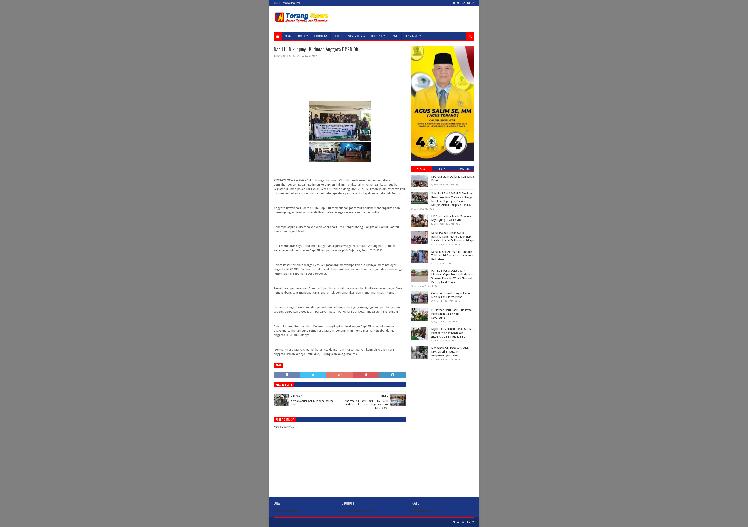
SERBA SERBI (411, 36)
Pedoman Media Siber (291, 3)
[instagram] (472, 3)
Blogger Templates (317, 522)
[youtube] (469, 3)
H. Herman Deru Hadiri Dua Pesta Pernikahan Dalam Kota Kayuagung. (451, 313)
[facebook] (453, 3)
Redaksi (277, 3)
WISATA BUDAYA (356, 36)
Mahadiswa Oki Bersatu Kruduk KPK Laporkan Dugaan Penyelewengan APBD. (450, 351)
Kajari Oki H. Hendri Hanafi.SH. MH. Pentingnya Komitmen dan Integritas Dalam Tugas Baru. (452, 332)
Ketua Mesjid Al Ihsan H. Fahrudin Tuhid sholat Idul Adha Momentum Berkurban (452, 255)
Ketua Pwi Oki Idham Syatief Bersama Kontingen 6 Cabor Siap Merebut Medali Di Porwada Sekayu (452, 236)
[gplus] (463, 3)
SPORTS (338, 36)
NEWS (288, 36)
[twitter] (458, 3)
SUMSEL (301, 36)
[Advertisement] (442, 389)
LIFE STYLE (376, 36)
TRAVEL (395, 36)
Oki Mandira (320, 36)
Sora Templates (295, 522)
